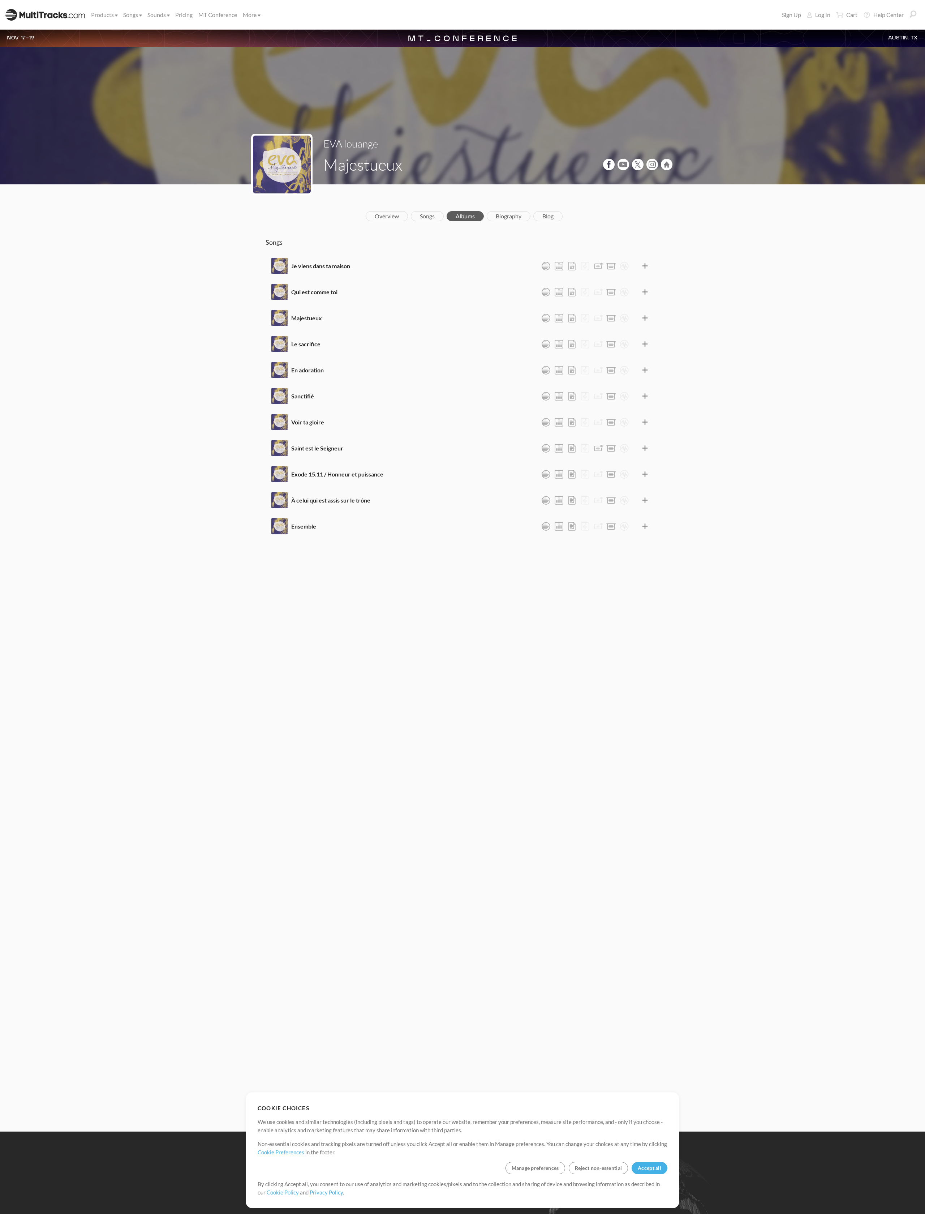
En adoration (307, 370)
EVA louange (350, 143)
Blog (548, 216)
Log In (822, 14)
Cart (851, 14)
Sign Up (791, 14)
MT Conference (217, 14)
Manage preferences (535, 1168)
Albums (465, 216)
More (250, 14)
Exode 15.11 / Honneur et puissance (337, 474)
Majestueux (306, 318)
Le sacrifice (305, 344)
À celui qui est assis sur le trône (330, 500)
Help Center (888, 14)
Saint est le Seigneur (317, 448)
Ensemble (303, 526)
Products (102, 14)
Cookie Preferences (281, 1152)
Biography (508, 216)
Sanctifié (302, 396)
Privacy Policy (326, 1192)
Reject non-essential (598, 1168)
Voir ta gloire (307, 422)
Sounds (156, 14)
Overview (387, 216)
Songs (130, 14)
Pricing (184, 14)
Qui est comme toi (314, 291)
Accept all (649, 1168)
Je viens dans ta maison (320, 265)
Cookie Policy (283, 1192)
